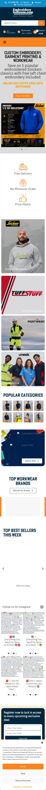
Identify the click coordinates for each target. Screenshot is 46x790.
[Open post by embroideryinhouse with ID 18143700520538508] (34, 623)
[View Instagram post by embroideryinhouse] (21, 631)
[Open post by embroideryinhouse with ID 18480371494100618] (34, 667)
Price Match (23, 204)
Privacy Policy (27, 787)
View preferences (23, 780)
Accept (23, 766)
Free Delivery (23, 173)
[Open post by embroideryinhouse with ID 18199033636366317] (12, 667)
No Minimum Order (23, 189)
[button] (42, 742)
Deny (23, 773)
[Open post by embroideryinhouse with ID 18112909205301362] (12, 623)
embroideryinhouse (12, 614)
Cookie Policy (17, 787)
